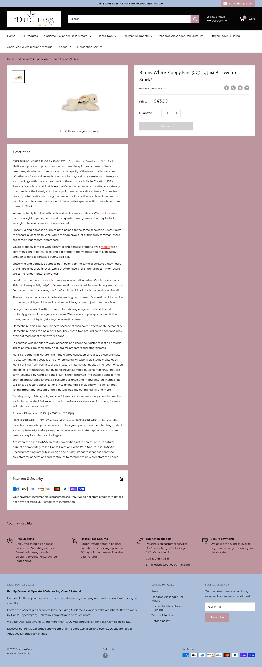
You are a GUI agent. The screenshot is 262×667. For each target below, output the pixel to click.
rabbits (105, 213)
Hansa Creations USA (153, 88)
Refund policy (160, 621)
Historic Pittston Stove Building (166, 607)
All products (25, 58)
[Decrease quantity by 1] (157, 113)
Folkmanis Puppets (135, 36)
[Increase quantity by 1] (176, 113)
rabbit (49, 280)
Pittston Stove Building (224, 36)
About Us (65, 47)
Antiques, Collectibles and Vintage (29, 47)
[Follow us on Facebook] (105, 655)
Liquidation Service (89, 47)
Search (156, 591)
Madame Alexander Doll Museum (181, 36)
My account (215, 20)
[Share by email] (246, 87)
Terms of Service (162, 615)
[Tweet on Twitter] (240, 87)
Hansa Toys (105, 36)
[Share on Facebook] (226, 87)
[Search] (195, 19)
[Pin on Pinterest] (233, 87)
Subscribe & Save (240, 3)
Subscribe (217, 617)
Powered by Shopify (18, 653)
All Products (30, 36)
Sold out (166, 126)
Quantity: (145, 112)
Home (11, 36)
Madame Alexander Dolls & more (66, 36)
